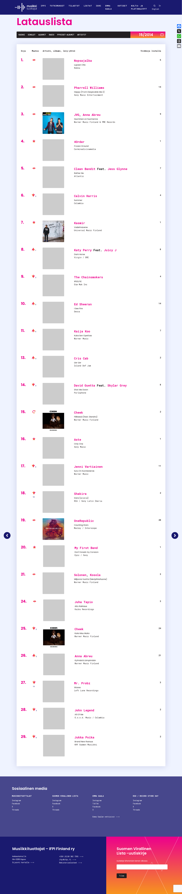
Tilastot (74, 5)
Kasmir (79, 223)
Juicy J (110, 250)
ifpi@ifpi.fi (65, 859)
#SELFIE (78, 281)
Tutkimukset (57, 5)
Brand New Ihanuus (84, 741)
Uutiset (122, 5)
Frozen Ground (81, 146)
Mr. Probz (82, 683)
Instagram (16, 800)
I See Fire (78, 308)
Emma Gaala (108, 7)
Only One (78, 443)
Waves (77, 687)
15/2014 (146, 34)
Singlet (31, 35)
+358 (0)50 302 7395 (68, 856)
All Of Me (79, 714)
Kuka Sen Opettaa (83, 335)
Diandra (92, 416)
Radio (51, 35)
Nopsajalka (83, 61)
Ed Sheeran (83, 304)
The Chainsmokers (88, 277)
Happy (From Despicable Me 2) (89, 92)
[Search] (154, 6)
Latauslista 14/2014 (7, 535)
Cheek (78, 412)
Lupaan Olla (79, 64)
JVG (76, 115)
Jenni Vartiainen (88, 467)
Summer (78, 200)
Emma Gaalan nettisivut (103, 817)
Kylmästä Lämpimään (85, 660)
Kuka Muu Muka (82, 633)
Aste (77, 440)
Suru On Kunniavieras (84, 470)
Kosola (95, 575)
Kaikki (22, 35)
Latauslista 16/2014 (174, 535)
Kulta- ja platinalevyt (139, 7)
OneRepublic (84, 521)
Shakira (80, 494)
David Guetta (84, 385)
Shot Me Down (81, 389)
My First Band (86, 548)
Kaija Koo (82, 331)
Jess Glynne (117, 169)
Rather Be (79, 173)
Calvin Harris (85, 196)
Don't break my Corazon (86, 552)
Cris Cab (81, 358)
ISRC (98, 5)
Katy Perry (83, 250)
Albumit (42, 35)
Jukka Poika (84, 737)
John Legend (84, 710)
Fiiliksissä (78, 416)
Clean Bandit (84, 169)
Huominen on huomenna (86, 119)
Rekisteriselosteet (68, 862)
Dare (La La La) (81, 498)
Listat (88, 5)
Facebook (16, 803)
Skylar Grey (117, 385)
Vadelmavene (81, 227)
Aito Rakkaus (81, 606)
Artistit (81, 35)
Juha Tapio (84, 602)
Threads (15, 810)
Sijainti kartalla (20, 862)
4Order (79, 142)
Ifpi (43, 5)
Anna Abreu (92, 115)
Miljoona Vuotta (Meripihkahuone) (90, 579)
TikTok (95, 803)
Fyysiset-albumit (65, 35)
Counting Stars (81, 525)
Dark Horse (79, 254)
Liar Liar (77, 362)
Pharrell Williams (89, 88)
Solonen (80, 575)
